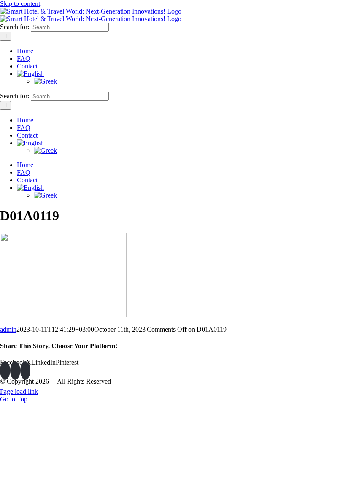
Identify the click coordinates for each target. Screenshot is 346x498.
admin (8, 329)
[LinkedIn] (25, 370)
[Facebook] (5, 370)
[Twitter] (15, 370)
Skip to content (20, 3)
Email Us (328, 378)
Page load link (19, 391)
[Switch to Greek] (190, 81)
